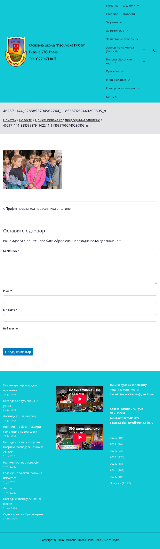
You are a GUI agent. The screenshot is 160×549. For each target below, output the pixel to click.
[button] (137, 6)
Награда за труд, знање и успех (20, 403)
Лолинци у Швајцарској (19, 416)
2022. (113, 451)
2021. (113, 444)
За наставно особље (120, 39)
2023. (113, 457)
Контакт (111, 96)
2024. (113, 463)
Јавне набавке (116, 80)
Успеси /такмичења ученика (120, 49)
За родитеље (115, 30)
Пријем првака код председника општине (38, 208)
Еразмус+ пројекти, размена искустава (22, 475)
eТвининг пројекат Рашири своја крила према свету (22, 429)
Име (7, 291)
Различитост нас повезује (21, 462)
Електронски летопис (121, 88)
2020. (113, 438)
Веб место (10, 328)
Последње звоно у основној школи (22, 501)
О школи (129, 5)
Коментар (11, 250)
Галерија (112, 14)
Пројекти (112, 71)
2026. (113, 477)
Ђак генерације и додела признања (20, 387)
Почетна (112, 5)
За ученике (114, 22)
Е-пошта (10, 309)
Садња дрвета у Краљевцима (23, 514)
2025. (113, 470)
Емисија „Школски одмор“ (119, 61)
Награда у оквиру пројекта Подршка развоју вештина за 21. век (23, 447)
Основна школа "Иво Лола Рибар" (88, 540)
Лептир (8, 488)
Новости (129, 14)
